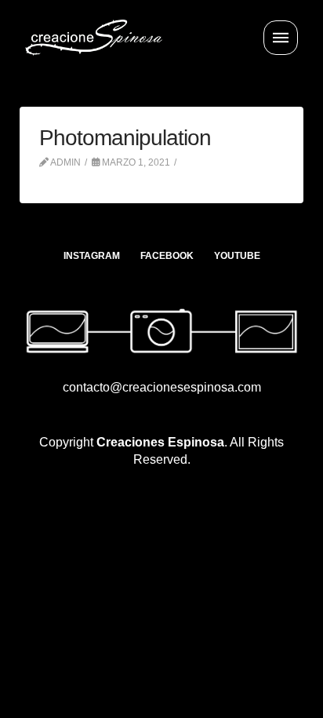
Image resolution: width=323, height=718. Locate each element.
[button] (280, 37)
